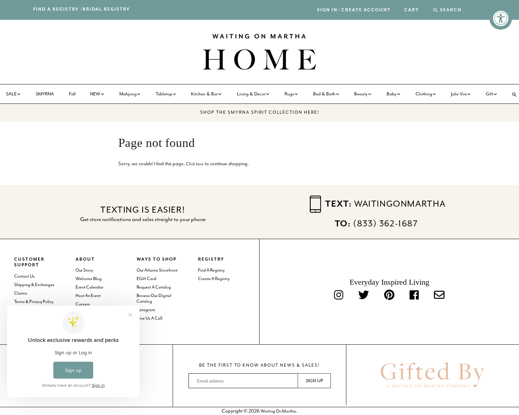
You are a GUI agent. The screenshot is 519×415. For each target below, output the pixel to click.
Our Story (84, 270)
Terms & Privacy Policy (33, 301)
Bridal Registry (106, 9)
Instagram (146, 310)
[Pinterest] (389, 296)
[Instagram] (338, 296)
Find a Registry (56, 9)
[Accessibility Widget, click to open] (500, 18)
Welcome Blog (89, 278)
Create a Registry (213, 278)
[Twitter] (363, 296)
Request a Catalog (154, 287)
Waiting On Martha (278, 411)
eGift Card (146, 278)
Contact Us (24, 276)
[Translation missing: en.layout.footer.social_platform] (439, 296)
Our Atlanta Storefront (157, 270)
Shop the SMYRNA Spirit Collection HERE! (259, 112)
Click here (195, 164)
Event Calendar (89, 287)
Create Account (366, 10)
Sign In (327, 10)
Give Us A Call (149, 318)
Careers (83, 304)
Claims (20, 293)
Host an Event (88, 295)
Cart (411, 10)
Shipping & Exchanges (34, 284)
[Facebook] (414, 296)
